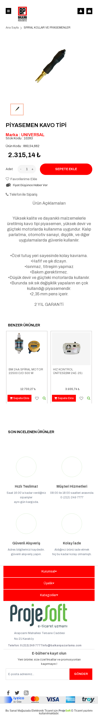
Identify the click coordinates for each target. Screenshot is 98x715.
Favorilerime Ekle (23, 179)
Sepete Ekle (21, 398)
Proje (65, 710)
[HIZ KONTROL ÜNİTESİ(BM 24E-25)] (71, 349)
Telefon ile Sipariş (23, 194)
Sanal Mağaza (19, 710)
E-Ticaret (77, 710)
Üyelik (48, 583)
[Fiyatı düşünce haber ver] (27, 186)
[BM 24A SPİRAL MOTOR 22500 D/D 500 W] (27, 349)
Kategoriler (48, 595)
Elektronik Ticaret (42, 710)
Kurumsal (48, 571)
